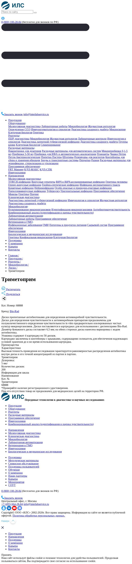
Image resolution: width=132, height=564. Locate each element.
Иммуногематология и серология (50, 129)
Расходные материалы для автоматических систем (71, 151)
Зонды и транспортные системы (60, 160)
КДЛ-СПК (46, 169)
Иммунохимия (16, 172)
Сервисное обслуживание (23, 463)
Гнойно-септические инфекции (60, 184)
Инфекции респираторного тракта (100, 184)
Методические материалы (23, 460)
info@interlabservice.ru (36, 114)
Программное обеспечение (24, 166)
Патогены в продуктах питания (67, 225)
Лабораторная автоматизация (25, 215)
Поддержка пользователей (23, 466)
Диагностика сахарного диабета (90, 129)
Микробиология (77, 126)
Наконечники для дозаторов (24, 151)
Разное (95, 160)
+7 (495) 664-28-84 (12, 504)
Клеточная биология (20, 132)
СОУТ (12, 485)
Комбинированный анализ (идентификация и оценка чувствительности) (51, 212)
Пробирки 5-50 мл (23, 154)
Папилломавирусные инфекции (27, 191)
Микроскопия (117, 129)
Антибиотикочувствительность (111, 209)
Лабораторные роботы (54, 126)
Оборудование (16, 123)
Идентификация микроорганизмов (71, 209)
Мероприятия (16, 482)
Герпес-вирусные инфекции (24, 184)
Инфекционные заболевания (25, 225)
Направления (16, 175)
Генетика (38, 132)
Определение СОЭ (19, 129)
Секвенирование (50, 144)
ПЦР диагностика (18, 138)
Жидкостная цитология (101, 126)
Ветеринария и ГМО (20, 221)
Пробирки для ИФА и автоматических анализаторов (65, 154)
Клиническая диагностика (23, 197)
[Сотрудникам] (2, 18)
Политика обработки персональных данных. (39, 515)
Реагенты (13, 135)
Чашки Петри (118, 154)
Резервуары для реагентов (89, 157)
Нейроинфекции (44, 188)
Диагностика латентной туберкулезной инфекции (50, 141)
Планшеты (103, 154)
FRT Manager (16, 169)
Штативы (68, 157)
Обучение (14, 469)
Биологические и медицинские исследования (35, 234)
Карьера (13, 246)
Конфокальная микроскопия (36, 237)
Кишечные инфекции (21, 188)
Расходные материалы (21, 147)
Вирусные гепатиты (43, 181)
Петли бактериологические (24, 157)
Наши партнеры (17, 475)
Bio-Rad (14, 311)
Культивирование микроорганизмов (29, 209)
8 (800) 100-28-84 (11, 22)
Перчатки (85, 160)
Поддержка (14, 240)
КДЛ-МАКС (31, 169)
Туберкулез (53, 191)
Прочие (34, 194)
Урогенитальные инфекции (76, 191)
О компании (15, 243)
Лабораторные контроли (92, 138)
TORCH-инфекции (19, 181)
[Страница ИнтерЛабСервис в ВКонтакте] (9, 509)
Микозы (13, 194)
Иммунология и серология (83, 200)
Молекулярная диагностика (24, 126)
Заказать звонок (13, 114)
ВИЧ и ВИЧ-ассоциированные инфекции (80, 181)
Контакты (14, 249)
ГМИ (46, 225)
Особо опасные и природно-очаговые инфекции (83, 188)
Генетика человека (116, 181)
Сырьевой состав (97, 225)
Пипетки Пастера (51, 157)
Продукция (14, 120)
